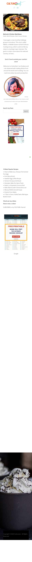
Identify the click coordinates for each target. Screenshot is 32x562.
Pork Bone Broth (10, 176)
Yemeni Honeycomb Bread (13, 181)
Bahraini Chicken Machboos (12, 34)
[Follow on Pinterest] (16, 520)
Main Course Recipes (21, 36)
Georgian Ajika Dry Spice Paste (14, 183)
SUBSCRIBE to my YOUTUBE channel (14, 207)
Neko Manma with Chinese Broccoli (15, 188)
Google (16, 254)
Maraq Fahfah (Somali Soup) (13, 190)
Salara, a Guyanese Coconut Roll (15, 185)
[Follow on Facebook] (3, 520)
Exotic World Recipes (9, 36)
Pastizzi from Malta (10, 192)
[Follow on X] (9, 520)
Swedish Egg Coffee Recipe (13, 178)
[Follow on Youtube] (12, 520)
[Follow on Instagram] (6, 520)
